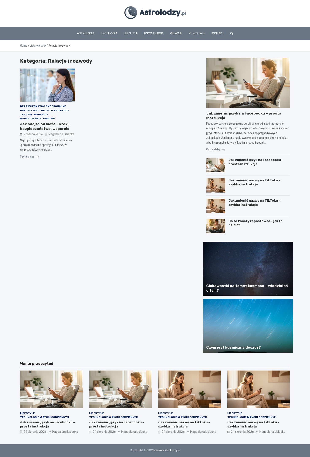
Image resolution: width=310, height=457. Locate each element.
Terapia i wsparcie (34, 114)
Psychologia (154, 33)
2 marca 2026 (33, 134)
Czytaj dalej (27, 156)
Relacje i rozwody (55, 110)
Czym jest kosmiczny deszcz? (233, 347)
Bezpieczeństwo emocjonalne (43, 106)
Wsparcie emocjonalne (37, 118)
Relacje (176, 33)
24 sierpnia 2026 (35, 432)
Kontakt (218, 33)
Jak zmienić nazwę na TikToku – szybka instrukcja (254, 182)
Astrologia (85, 33)
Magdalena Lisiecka (61, 134)
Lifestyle (131, 33)
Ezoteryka (109, 33)
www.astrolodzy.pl (167, 450)
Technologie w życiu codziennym (44, 417)
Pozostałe (197, 33)
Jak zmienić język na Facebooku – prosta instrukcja (255, 162)
